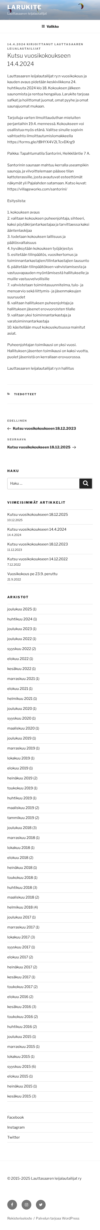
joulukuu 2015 (19, 1036)
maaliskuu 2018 (20, 897)
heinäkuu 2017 (19, 967)
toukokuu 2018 (20, 877)
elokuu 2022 (18, 659)
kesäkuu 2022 (19, 669)
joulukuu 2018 (19, 828)
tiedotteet (25, 394)
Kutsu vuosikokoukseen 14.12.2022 (37, 559)
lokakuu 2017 (18, 937)
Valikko (53, 26)
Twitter (13, 1137)
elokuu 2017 (17, 957)
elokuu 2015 (17, 1076)
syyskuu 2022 (19, 649)
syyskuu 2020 (19, 718)
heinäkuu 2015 (20, 1086)
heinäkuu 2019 (20, 778)
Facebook (15, 1117)
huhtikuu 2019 (19, 798)
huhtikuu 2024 (20, 619)
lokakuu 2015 (18, 1056)
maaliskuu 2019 (20, 808)
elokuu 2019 (17, 768)
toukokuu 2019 (20, 788)
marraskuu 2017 (21, 927)
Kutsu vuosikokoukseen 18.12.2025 (37, 514)
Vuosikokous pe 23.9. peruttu (32, 574)
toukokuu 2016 (20, 1017)
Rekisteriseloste (19, 1218)
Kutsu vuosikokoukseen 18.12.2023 (37, 544)
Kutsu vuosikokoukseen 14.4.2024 (37, 529)
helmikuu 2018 (20, 907)
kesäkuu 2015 (19, 1096)
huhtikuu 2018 (19, 887)
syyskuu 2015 (19, 1066)
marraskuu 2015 (21, 1046)
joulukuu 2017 (19, 917)
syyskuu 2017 (19, 947)
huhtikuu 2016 (19, 1027)
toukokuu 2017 (20, 987)
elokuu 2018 (17, 858)
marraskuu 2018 (21, 838)
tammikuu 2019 (20, 818)
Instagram (16, 1127)
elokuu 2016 (17, 997)
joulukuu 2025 (19, 609)
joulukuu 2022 (19, 639)
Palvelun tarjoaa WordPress (57, 1218)
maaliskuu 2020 (21, 728)
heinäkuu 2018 (20, 867)
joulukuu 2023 (19, 629)
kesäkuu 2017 (19, 977)
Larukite (24, 7)
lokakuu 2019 (18, 758)
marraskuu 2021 (21, 679)
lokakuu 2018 (18, 848)
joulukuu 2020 (19, 708)
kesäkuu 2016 (19, 1007)
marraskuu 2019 (21, 748)
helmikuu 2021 (20, 698)
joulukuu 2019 (19, 738)
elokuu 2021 (17, 688)
